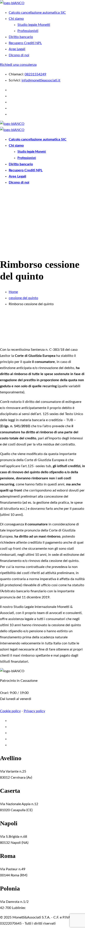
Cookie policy (10, 711)
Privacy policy (34, 711)
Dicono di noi (19, 55)
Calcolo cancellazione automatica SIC (37, 12)
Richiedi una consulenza (18, 64)
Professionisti (27, 31)
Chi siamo (16, 18)
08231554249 (35, 74)
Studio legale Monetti (33, 24)
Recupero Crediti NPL (25, 43)
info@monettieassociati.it (41, 80)
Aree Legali (17, 49)
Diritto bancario (21, 37)
